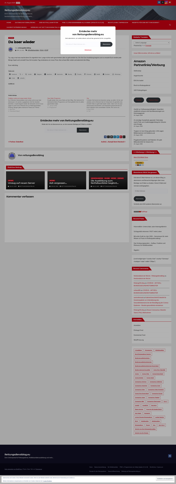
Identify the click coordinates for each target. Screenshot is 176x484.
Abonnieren (106, 44)
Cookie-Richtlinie (47, 481)
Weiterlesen (88, 50)
